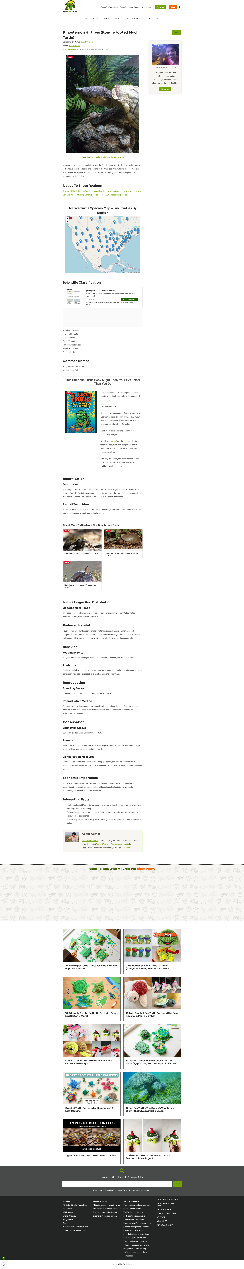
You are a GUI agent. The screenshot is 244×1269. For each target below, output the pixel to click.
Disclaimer (162, 1221)
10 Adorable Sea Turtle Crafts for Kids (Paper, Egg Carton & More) (91, 1014)
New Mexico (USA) (133, 191)
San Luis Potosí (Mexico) (73, 194)
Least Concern (87, 42)
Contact (161, 1217)
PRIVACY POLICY (164, 1209)
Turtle (95, 18)
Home (65, 49)
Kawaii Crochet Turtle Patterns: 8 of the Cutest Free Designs (88, 1062)
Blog (85, 18)
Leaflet (123, 272)
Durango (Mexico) (117, 191)
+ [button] (67, 218)
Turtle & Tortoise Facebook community (112, 844)
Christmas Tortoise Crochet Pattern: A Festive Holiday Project (148, 1157)
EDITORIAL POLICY (165, 1225)
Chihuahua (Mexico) (84, 191)
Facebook (126, 847)
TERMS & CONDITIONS (166, 1213)
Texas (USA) (104, 194)
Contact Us (146, 7)
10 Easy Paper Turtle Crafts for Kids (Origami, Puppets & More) (91, 967)
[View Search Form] (179, 7)
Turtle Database (73, 49)
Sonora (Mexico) (92, 194)
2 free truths (110, 441)
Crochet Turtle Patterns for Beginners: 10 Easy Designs (89, 1109)
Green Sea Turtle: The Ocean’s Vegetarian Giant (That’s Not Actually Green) (150, 1109)
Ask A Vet (161, 7)
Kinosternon (74, 45)
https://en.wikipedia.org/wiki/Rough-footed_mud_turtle (105, 157)
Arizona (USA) (69, 191)
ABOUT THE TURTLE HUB (167, 1199)
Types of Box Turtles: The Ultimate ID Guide (90, 1155)
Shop (173, 7)
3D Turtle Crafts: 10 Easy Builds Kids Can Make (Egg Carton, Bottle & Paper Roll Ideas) (151, 1062)
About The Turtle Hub (109, 7)
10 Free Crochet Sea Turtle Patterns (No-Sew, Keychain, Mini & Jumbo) (152, 1014)
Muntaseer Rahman (90, 840)
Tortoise (107, 18)
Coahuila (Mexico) (101, 191)
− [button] (67, 221)
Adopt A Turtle (154, 18)
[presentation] (91, 945)
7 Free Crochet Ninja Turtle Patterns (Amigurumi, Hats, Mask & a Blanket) (147, 967)
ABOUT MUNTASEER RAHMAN (165, 1204)
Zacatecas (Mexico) (119, 194)
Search (176, 32)
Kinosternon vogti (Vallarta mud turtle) (81, 553)
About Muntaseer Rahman (130, 7)
